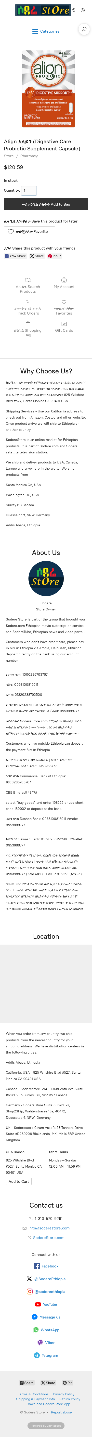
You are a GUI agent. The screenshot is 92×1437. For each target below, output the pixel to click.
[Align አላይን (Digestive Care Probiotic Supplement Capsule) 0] (46, 89)
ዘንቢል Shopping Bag (27, 332)
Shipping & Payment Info (35, 1399)
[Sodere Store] (43, 10)
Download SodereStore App (48, 1404)
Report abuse (61, 1412)
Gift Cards (64, 330)
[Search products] (84, 29)
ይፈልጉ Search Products (28, 289)
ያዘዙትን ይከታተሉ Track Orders (28, 311)
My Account (64, 286)
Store (9, 156)
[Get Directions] (19, 1181)
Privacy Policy (63, 1394)
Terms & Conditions (33, 1394)
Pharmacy (29, 156)
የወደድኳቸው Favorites (64, 311)
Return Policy (69, 1399)
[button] (29, 231)
